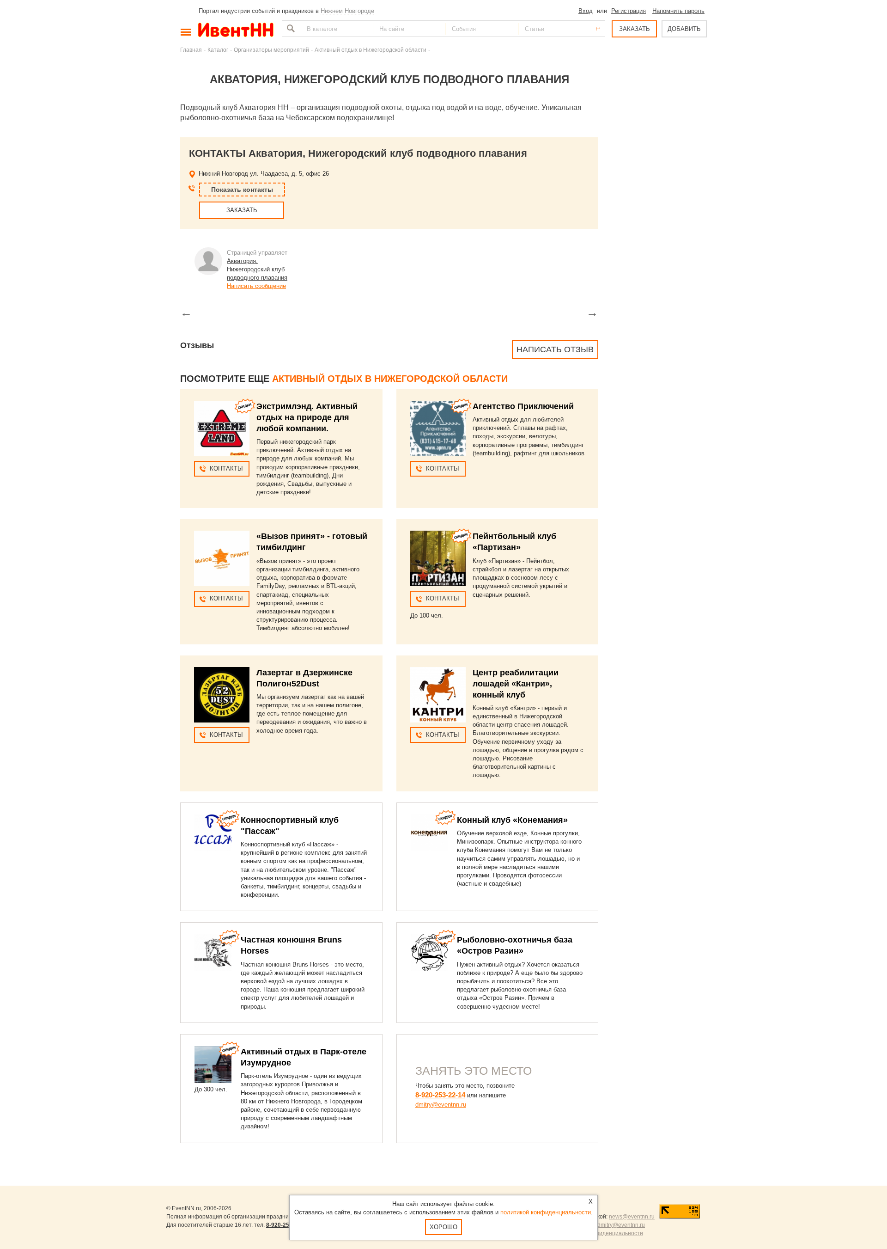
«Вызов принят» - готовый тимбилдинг (311, 542)
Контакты (226, 468)
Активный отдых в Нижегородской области (370, 50)
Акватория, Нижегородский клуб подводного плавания (257, 269)
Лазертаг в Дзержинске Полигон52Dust (304, 678)
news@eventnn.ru (632, 1216)
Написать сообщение (256, 285)
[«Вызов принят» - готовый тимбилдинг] (221, 558)
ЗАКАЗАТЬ (634, 28)
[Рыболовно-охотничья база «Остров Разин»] (429, 952)
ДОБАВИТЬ (684, 28)
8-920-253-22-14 (440, 1095)
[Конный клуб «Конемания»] (429, 832)
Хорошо (443, 1227)
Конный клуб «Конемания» (512, 820)
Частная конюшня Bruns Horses (291, 945)
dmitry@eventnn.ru (440, 1104)
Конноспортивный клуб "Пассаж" (290, 825)
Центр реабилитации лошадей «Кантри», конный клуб (516, 683)
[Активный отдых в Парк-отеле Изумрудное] (212, 1064)
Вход (585, 10)
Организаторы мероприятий (271, 50)
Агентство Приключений (523, 406)
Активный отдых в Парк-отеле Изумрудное (303, 1057)
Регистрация (628, 10)
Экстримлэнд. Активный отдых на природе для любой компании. (307, 417)
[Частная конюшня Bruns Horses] (212, 952)
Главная (191, 50)
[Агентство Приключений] (438, 428)
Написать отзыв (555, 349)
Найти (290, 28)
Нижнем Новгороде (347, 10)
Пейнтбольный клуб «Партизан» (514, 542)
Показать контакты (242, 189)
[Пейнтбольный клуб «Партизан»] (438, 558)
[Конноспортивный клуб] (212, 832)
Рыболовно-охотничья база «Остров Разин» (514, 945)
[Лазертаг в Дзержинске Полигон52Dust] (221, 694)
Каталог (217, 50)
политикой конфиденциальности (545, 1212)
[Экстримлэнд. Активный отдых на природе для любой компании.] (221, 428)
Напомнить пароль (678, 10)
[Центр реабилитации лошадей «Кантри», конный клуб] (438, 694)
